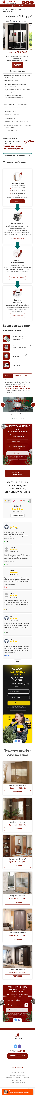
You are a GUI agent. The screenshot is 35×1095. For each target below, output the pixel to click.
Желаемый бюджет (19, 446)
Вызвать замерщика (17, 238)
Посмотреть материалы (17, 473)
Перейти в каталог (17, 315)
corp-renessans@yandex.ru (17, 1060)
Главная (6, 10)
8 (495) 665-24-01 (18, 191)
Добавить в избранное (17, 1072)
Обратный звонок (17, 1056)
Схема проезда (17, 1068)
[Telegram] (15, 741)
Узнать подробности (28, 141)
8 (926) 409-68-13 (18, 193)
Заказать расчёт (17, 65)
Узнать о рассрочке (17, 278)
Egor (11, 639)
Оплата (26, 375)
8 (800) (17, 1051)
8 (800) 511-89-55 (18, 188)
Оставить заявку (17, 201)
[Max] (19, 741)
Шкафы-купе (16, 10)
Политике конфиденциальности (18, 708)
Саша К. (12, 570)
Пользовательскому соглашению (18, 710)
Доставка (17, 375)
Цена (6, 375)
